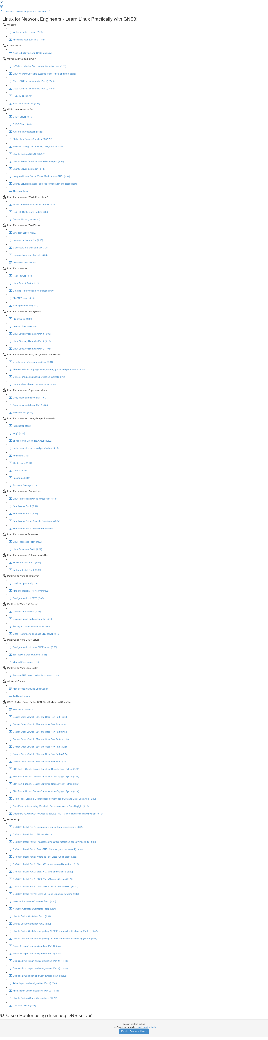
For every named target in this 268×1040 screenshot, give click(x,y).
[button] (2, 2)
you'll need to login (146, 1027)
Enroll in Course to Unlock (134, 1031)
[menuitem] (2, 7)
